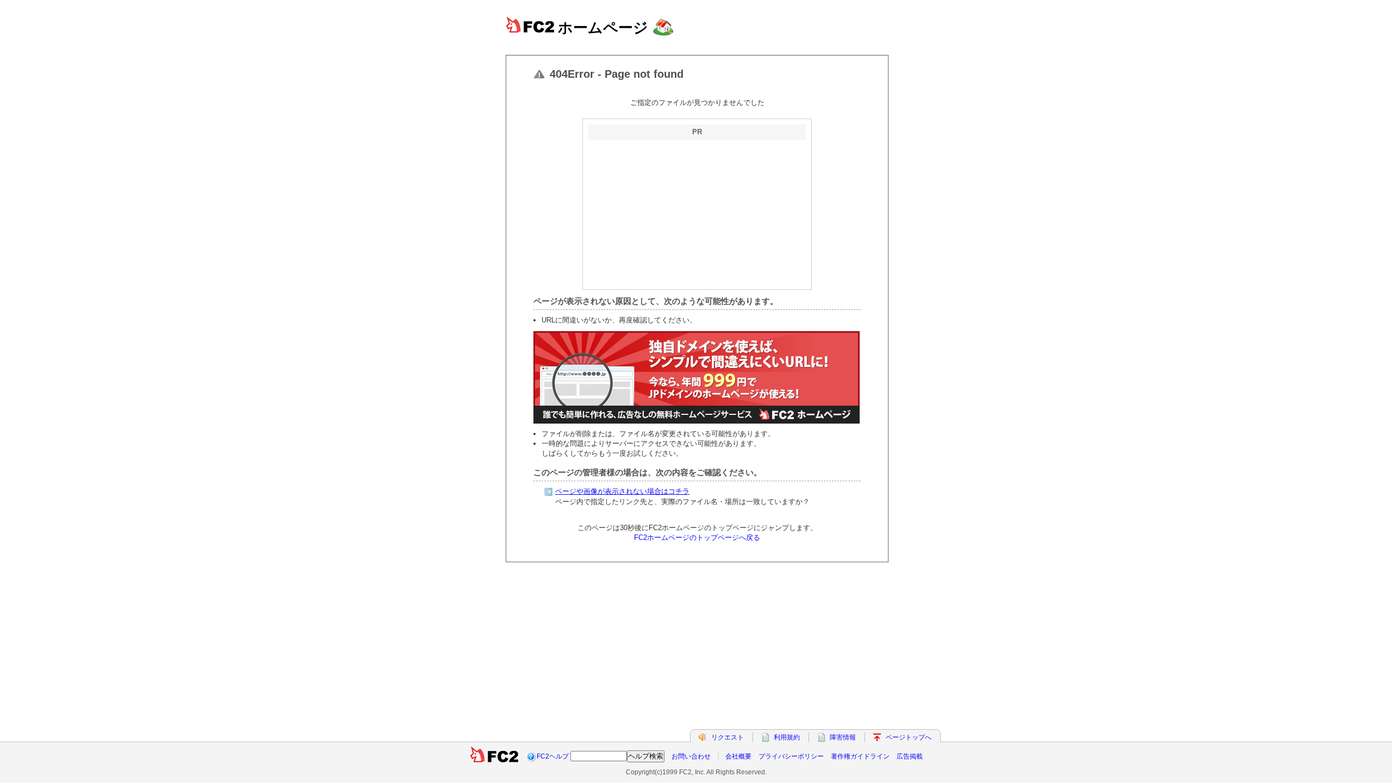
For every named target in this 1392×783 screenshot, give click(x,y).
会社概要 (738, 756)
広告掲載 (910, 756)
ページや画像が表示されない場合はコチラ (622, 491)
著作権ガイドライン (860, 756)
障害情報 (843, 737)
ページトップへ (908, 737)
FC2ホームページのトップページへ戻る (697, 537)
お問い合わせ (691, 756)
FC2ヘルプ (553, 756)
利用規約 (787, 737)
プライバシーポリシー (791, 756)
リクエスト (727, 737)
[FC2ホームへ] (494, 756)
